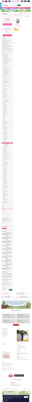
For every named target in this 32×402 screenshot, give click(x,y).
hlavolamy (4, 89)
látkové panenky (5, 111)
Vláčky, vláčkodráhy (5, 54)
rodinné (4, 87)
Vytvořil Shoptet (28, 388)
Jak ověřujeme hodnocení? (5, 333)
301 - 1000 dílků (5, 133)
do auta (4, 197)
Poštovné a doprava (4, 331)
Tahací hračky (5, 75)
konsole (4, 193)
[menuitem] (4, 7)
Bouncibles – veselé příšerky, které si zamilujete (8, 368)
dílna (3, 125)
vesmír (4, 118)
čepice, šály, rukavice (5, 169)
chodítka (4, 149)
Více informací (9, 398)
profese (4, 129)
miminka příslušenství (5, 108)
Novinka (5, 213)
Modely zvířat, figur (5, 79)
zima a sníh (4, 121)
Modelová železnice (5, 194)
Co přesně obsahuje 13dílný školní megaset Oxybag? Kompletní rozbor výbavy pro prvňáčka (23, 353)
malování (4, 166)
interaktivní (4, 97)
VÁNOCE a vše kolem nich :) (6, 202)
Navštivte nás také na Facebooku (22, 347)
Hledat (19, 5)
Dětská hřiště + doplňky (6, 70)
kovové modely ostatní (6, 158)
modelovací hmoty (5, 88)
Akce (5, 212)
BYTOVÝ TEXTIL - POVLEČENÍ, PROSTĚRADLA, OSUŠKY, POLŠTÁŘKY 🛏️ (7, 46)
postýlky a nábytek (5, 173)
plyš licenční (4, 91)
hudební (4, 200)
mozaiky (4, 160)
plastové (4, 124)
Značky (3, 203)
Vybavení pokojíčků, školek (6, 53)
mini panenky (4, 90)
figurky (4, 92)
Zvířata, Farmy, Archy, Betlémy (7, 76)
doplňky (4, 196)
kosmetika (4, 83)
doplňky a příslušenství (6, 127)
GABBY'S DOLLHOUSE (5, 199)
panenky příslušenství (6, 95)
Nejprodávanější (16, 14)
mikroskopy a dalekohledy (6, 155)
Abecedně (21, 14)
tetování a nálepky (5, 162)
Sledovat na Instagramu (23, 342)
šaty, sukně (4, 168)
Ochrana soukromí (4, 332)
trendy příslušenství (5, 146)
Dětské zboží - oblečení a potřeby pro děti (8, 48)
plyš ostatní (4, 170)
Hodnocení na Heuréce (4, 334)
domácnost (4, 130)
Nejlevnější (21, 13)
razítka (4, 165)
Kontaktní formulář (7, 24)
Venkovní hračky (5, 56)
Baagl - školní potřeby (5, 41)
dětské (4, 119)
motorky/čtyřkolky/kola (6, 85)
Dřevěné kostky (5, 69)
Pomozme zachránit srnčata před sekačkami (7, 366)
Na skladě (5, 211)
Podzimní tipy (18, 355)
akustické (4, 156)
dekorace (4, 116)
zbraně (4, 117)
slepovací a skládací (5, 81)
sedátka (4, 171)
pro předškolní (5, 151)
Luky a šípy (4, 78)
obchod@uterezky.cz (20, 345)
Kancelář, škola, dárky (5, 44)
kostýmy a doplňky (5, 128)
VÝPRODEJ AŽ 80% (5, 39)
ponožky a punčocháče (6, 191)
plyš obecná (4, 112)
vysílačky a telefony (5, 186)
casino (4, 189)
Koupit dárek (7, 35)
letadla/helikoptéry (5, 148)
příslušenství (4, 96)
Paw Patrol (4, 198)
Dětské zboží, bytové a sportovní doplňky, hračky (8, 51)
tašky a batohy (5, 164)
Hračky (3, 52)
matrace (4, 174)
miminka (4, 109)
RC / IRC (4, 94)
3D (3, 135)
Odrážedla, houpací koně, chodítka (7, 60)
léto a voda (4, 154)
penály (4, 188)
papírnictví (4, 114)
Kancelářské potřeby (5, 43)
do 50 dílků (4, 132)
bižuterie (4, 115)
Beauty (4, 77)
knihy (4, 161)
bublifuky (4, 120)
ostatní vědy (4, 159)
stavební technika (5, 122)
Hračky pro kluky (5, 55)
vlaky (4, 147)
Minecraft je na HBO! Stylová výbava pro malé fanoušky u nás (23, 359)
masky (4, 192)
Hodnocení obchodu (16, 310)
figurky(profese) (5, 187)
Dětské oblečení (4, 47)
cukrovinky (4, 190)
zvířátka (4, 93)
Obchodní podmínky (4, 330)
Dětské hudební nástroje (6, 57)
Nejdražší (25, 13)
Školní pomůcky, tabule (6, 71)
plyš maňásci (4, 195)
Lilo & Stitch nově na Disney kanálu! (21, 357)
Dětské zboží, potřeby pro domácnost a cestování (7, 49)
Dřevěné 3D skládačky (6, 58)
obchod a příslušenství (6, 131)
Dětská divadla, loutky (6, 73)
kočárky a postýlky (5, 153)
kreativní (4, 84)
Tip (4, 214)
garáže (4, 126)
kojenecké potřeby (5, 201)
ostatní (4, 86)
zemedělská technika (5, 123)
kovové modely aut (5, 163)
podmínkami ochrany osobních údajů (7, 226)
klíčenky (4, 167)
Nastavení (6, 400)
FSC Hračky (4, 80)
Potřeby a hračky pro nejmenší (7, 72)
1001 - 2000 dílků (5, 136)
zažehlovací (4, 185)
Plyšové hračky (5, 74)
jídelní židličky (5, 172)
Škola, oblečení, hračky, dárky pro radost (7, 42)
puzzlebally (4, 134)
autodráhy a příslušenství (6, 82)
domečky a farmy (5, 157)
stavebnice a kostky (5, 152)
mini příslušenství (5, 113)
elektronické (4, 150)
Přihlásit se (4, 228)
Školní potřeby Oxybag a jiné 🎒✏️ (7, 40)
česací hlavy (4, 110)
